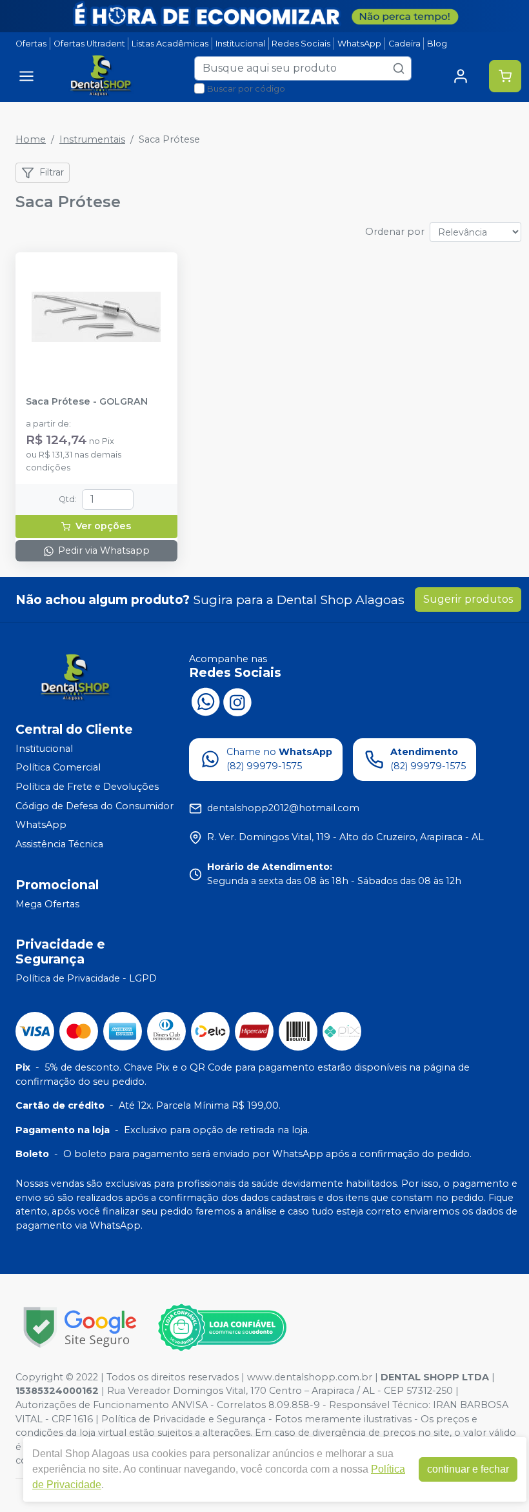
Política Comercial (58, 768)
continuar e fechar (468, 1469)
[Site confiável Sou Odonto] (221, 1327)
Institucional (240, 43)
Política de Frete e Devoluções (87, 786)
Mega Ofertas (47, 904)
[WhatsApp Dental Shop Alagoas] (205, 701)
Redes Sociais (301, 43)
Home (30, 139)
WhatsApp (359, 43)
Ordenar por (394, 231)
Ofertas (30, 43)
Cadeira (404, 43)
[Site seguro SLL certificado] (80, 1327)
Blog (437, 43)
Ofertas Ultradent (89, 43)
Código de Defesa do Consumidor (94, 806)
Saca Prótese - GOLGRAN (87, 401)
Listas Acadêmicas (170, 43)
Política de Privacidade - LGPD (86, 978)
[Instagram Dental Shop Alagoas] (237, 701)
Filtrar (51, 172)
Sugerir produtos (468, 599)
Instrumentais (92, 139)
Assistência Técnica (59, 844)
